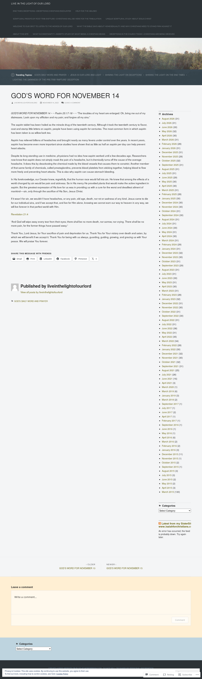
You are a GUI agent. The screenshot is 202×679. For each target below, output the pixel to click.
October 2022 (169, 311)
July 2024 (167, 223)
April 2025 (167, 185)
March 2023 (168, 290)
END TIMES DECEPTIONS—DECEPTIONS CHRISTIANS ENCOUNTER (42, 11)
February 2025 (169, 194)
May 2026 (167, 131)
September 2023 (170, 265)
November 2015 (170, 458)
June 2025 (167, 177)
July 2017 (167, 408)
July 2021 (167, 374)
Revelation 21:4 (19, 214)
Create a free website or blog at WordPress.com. (75, 668)
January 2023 (169, 299)
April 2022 (167, 336)
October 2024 (169, 211)
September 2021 (170, 366)
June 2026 (167, 127)
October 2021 (169, 361)
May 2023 (167, 282)
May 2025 (167, 181)
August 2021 (168, 370)
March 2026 (168, 139)
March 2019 (168, 391)
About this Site (20, 34)
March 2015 (168, 491)
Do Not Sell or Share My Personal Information (128, 668)
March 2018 (168, 399)
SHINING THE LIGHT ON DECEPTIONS (123, 74)
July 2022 (167, 324)
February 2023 (169, 294)
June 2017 (167, 412)
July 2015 (167, 475)
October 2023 (169, 261)
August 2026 (168, 118)
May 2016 (167, 433)
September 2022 (170, 315)
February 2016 (169, 445)
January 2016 (169, 449)
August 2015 (168, 470)
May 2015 (167, 483)
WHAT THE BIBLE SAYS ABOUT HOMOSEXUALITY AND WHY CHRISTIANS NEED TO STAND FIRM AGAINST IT (124, 26)
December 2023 (170, 252)
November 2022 (170, 307)
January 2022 (169, 349)
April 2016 (167, 437)
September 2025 (170, 164)
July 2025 (167, 173)
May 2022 (167, 332)
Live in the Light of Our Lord (30, 3)
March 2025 (168, 190)
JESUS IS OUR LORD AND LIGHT (85, 74)
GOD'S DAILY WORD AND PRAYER (50, 74)
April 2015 (167, 487)
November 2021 (170, 357)
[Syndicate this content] (160, 523)
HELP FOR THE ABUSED (86, 11)
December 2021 (170, 353)
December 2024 (170, 202)
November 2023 (170, 257)
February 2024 (169, 244)
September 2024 (170, 215)
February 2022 (169, 345)
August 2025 (168, 169)
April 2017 (167, 416)
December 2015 (170, 454)
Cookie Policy (62, 673)
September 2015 (170, 466)
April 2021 (167, 382)
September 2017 (170, 403)
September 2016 (170, 424)
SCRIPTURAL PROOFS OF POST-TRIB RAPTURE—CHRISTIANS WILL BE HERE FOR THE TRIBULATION (57, 19)
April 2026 (167, 135)
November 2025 (170, 156)
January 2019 (169, 395)
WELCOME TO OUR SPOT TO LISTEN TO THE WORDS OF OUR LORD (42, 26)
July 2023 (167, 273)
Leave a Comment (72, 103)
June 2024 (167, 227)
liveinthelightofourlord (25, 103)
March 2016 (168, 441)
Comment (180, 620)
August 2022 (168, 320)
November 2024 (170, 206)
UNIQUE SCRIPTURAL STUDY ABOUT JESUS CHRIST (128, 19)
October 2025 (169, 160)
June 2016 (167, 428)
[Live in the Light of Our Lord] (101, 53)
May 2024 (167, 232)
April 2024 (167, 236)
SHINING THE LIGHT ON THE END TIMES (165, 74)
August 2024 (168, 219)
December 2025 (170, 152)
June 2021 (167, 378)
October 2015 (169, 462)
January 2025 (169, 198)
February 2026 (169, 143)
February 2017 (169, 420)
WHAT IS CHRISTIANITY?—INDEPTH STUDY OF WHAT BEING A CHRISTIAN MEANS (69, 34)
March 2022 (168, 340)
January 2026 (169, 148)
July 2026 (167, 122)
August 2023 (168, 269)
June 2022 (167, 328)
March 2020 (168, 387)
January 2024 (169, 248)
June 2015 (167, 479)
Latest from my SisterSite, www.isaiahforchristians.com (177, 525)
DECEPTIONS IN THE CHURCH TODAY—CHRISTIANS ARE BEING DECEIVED (142, 34)
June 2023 (167, 278)
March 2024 (168, 240)
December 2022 (170, 303)
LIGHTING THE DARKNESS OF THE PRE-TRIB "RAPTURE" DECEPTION (46, 79)
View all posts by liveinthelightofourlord (41, 292)
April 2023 (167, 286)
